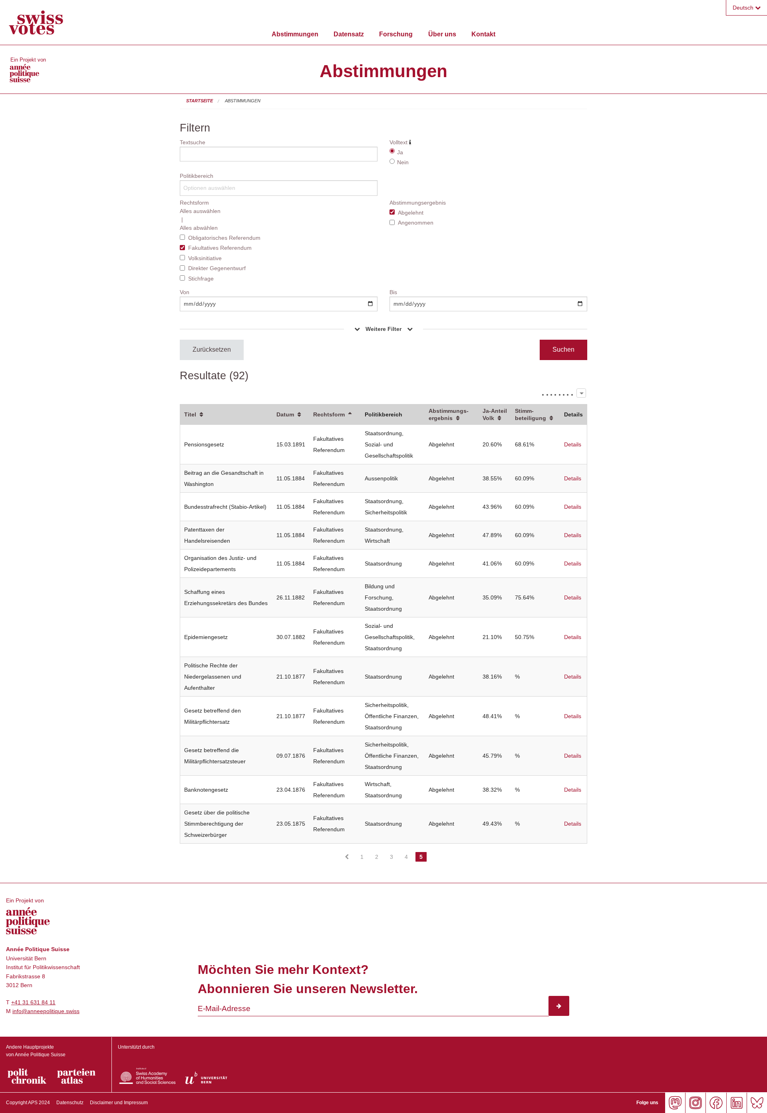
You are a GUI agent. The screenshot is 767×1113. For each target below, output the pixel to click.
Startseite (199, 100)
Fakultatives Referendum (220, 248)
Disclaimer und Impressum (119, 1102)
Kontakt (483, 34)
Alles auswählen (200, 211)
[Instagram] (695, 1103)
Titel (190, 414)
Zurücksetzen (212, 349)
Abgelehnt (410, 212)
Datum (285, 414)
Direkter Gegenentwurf (217, 268)
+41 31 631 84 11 (33, 1002)
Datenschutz (69, 1102)
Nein (403, 162)
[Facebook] (715, 1103)
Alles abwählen (199, 228)
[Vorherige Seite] (347, 857)
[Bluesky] (757, 1103)
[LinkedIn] (736, 1103)
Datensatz (349, 34)
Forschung (396, 34)
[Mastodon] (675, 1103)
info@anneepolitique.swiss (45, 1011)
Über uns (442, 34)
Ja (400, 152)
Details (572, 444)
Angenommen (415, 222)
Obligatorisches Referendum (224, 238)
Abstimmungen (295, 34)
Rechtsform (329, 414)
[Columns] (581, 393)
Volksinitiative (205, 258)
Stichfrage (201, 278)
